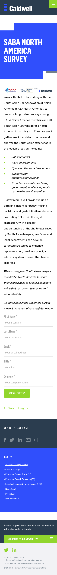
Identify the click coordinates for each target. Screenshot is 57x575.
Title (7, 361)
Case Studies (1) (13, 469)
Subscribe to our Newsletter (23, 539)
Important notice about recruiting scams (24, 560)
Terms (6, 557)
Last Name (10, 331)
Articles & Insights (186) (16, 464)
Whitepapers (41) (13, 498)
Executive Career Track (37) (18, 474)
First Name (10, 316)
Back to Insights (18, 408)
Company (9, 376)
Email (7, 346)
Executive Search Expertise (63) (20, 479)
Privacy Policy (18, 557)
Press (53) (10, 494)
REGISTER (17, 393)
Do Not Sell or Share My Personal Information (24, 563)
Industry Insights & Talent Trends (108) (23, 484)
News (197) (10, 489)
